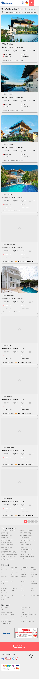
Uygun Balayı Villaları (26, 532)
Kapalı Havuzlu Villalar (7, 544)
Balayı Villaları (5, 537)
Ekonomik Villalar (6, 534)
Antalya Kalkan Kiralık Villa (27, 556)
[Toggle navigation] (36, 3)
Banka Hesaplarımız (6, 612)
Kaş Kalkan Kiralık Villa (26, 554)
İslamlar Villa (23, 553)
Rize (12, 595)
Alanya (3, 572)
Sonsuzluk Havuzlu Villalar (8, 530)
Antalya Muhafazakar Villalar (9, 554)
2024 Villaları (4, 549)
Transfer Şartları (5, 623)
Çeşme (22, 590)
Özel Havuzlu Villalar (6, 547)
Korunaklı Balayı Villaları (26, 530)
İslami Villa (23, 551)
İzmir (12, 590)
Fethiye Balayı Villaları (26, 535)
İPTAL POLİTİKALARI (26, 612)
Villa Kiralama (24, 539)
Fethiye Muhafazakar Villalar (8, 556)
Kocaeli (32, 590)
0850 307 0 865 (21, 647)
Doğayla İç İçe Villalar (6, 542)
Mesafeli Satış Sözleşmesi (7, 619)
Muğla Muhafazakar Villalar (8, 558)
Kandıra (3, 595)
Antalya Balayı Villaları (26, 534)
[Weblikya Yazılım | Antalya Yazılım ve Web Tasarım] (31, 656)
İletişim (23, 610)
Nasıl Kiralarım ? (25, 607)
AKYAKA (23, 581)
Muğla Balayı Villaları (25, 537)
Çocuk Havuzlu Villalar (7, 546)
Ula (12, 581)
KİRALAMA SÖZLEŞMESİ (7, 614)
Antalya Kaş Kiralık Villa (26, 558)
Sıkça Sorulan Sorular (7, 610)
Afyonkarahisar (35, 595)
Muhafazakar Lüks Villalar (8, 551)
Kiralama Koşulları (6, 621)
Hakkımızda (4, 607)
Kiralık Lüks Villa (24, 542)
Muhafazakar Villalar (6, 535)
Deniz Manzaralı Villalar (7, 539)
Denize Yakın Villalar (6, 540)
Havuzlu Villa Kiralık (25, 544)
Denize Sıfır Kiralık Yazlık (26, 549)
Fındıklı (23, 595)
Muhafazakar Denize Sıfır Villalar (9, 553)
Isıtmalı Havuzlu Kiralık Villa (27, 540)
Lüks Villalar (4, 532)
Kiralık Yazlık (23, 546)
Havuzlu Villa (23, 547)
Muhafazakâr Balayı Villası (8, 559)
